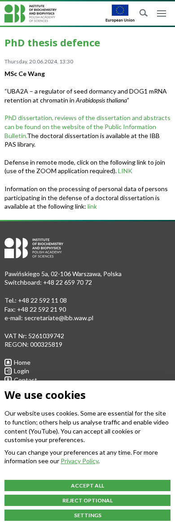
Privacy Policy (79, 461)
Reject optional (87, 500)
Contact (25, 380)
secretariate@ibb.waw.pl (58, 318)
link (92, 206)
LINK (125, 171)
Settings (87, 515)
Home (22, 362)
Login (21, 371)
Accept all (87, 485)
